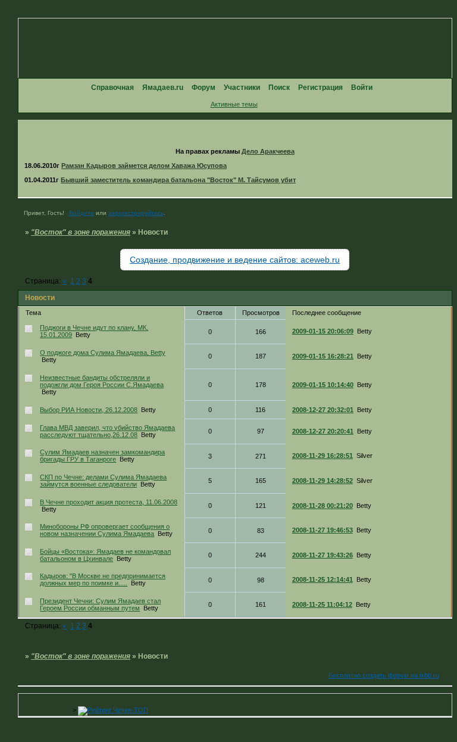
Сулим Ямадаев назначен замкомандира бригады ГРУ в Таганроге (102, 455)
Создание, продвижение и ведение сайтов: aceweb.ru (235, 259)
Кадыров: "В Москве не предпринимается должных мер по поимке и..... (102, 579)
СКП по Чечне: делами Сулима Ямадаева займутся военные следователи (103, 480)
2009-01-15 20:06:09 (322, 331)
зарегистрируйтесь (136, 213)
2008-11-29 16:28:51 (322, 455)
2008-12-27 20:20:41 (322, 431)
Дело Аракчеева (268, 151)
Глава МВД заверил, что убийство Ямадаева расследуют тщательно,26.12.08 (107, 431)
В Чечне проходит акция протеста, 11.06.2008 (108, 502)
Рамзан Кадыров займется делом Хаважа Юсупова (144, 165)
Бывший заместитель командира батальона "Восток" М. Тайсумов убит (178, 179)
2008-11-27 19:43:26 (322, 555)
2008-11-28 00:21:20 (322, 505)
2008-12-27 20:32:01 (322, 409)
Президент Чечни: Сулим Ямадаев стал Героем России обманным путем (100, 604)
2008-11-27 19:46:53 (322, 530)
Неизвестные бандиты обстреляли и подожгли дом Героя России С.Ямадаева (102, 381)
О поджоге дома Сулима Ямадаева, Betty (102, 352)
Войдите (81, 213)
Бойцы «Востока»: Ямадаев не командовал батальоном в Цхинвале (105, 555)
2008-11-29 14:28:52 (322, 480)
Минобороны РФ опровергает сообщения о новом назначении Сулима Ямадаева (105, 530)
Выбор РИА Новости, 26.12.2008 (88, 409)
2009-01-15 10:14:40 (322, 384)
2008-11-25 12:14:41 (322, 579)
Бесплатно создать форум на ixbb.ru (383, 675)
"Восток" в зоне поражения (80, 232)
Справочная (112, 87)
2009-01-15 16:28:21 (322, 356)
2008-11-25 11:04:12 (322, 604)
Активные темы (234, 104)
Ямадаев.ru (162, 87)
